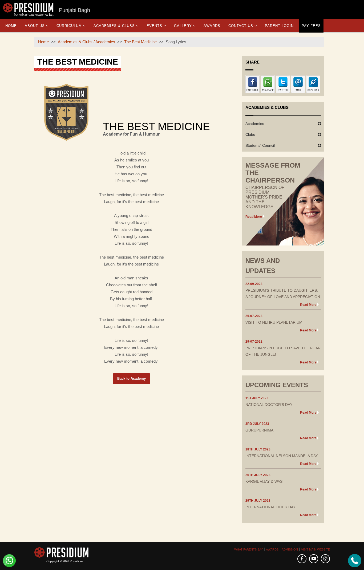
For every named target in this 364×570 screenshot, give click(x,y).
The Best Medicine (140, 41)
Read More (253, 217)
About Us (35, 26)
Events (154, 26)
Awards (212, 26)
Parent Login (279, 26)
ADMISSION (290, 549)
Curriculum (69, 26)
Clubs (250, 134)
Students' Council (260, 145)
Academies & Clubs (114, 26)
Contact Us (240, 26)
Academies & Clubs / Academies (86, 41)
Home (11, 26)
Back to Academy (131, 379)
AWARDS (272, 549)
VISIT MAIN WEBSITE (315, 549)
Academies (254, 123)
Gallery (183, 26)
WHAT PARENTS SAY (248, 549)
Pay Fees (311, 26)
